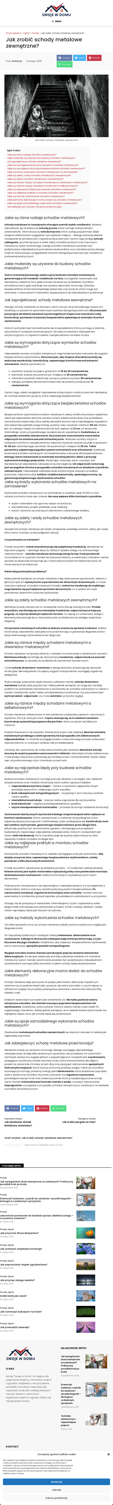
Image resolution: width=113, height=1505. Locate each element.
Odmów (56, 1489)
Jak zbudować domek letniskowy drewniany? (18, 1123)
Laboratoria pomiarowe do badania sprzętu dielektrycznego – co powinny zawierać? (36, 1217)
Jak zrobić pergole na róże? (79, 1122)
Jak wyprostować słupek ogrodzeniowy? (24, 1264)
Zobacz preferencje (56, 1498)
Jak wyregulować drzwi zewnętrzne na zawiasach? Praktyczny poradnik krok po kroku (36, 1183)
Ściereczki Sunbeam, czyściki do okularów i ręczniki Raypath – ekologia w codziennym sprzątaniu (36, 1200)
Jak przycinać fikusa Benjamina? (19, 1233)
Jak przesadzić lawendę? (15, 1327)
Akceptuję (56, 1481)
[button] (108, 1454)
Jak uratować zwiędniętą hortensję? (21, 1248)
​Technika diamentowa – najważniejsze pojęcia (69, 1420)
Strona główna (13, 33)
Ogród (26, 33)
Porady (35, 33)
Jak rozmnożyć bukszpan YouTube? (21, 1311)
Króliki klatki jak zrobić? (13, 1296)
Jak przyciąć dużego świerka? (17, 1280)
